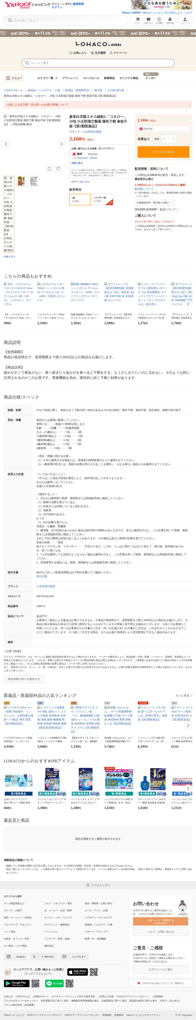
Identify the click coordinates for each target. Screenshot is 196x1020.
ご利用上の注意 (106, 996)
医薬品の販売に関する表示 (143, 1000)
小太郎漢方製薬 (92, 131)
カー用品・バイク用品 (15, 946)
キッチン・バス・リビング (58, 917)
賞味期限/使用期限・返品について (155, 209)
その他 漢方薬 (115, 90)
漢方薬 (98, 90)
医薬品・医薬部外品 (77, 90)
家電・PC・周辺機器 (95, 939)
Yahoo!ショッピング (14, 1015)
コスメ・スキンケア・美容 (58, 903)
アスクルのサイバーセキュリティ (21, 1000)
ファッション (51, 932)
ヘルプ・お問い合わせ (160, 931)
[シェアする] (49, 168)
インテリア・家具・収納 (56, 939)
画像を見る (9, 256)
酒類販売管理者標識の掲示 (85, 1000)
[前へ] (6, 144)
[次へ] (61, 144)
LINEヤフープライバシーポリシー (44, 1015)
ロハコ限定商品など (14, 903)
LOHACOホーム (13, 90)
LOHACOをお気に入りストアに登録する (163, 983)
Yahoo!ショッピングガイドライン (143, 1015)
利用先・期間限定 (89, 158)
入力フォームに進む (161, 969)
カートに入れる (163, 151)
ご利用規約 (157, 996)
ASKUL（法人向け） (170, 1000)
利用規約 (107, 1015)
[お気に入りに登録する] (58, 168)
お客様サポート (41, 996)
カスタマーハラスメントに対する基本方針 (73, 996)
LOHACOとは (23, 996)
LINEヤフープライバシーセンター (82, 1015)
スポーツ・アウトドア (96, 932)
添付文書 (41, 576)
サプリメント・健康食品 (56, 924)
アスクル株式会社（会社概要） (20, 1005)
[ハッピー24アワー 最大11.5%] (98, 33)
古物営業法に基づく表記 (114, 1000)
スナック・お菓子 (13, 910)
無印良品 (48, 946)
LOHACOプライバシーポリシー (133, 996)
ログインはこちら (80, 181)
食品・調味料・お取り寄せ (98, 903)
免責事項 (118, 1015)
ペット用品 (9, 932)
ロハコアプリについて (37, 973)
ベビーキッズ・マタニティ (17, 924)
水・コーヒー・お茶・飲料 (58, 910)
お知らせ (8, 996)
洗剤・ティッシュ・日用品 (17, 917)
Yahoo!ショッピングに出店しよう (162, 12)
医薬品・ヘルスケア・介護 (44, 90)
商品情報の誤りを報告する (24, 679)
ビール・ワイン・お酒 (96, 910)
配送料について (144, 189)
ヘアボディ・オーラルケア (98, 917)
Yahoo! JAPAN (131, 12)
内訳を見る (77, 163)
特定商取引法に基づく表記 (55, 1000)
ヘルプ (188, 12)
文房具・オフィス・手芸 (16, 939)
